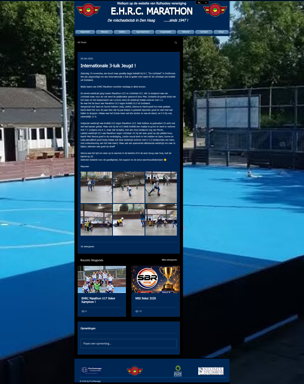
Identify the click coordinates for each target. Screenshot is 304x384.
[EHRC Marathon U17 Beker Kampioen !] (102, 279)
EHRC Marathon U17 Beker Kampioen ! (98, 300)
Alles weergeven (169, 260)
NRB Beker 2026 (145, 298)
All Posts (82, 42)
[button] (175, 42)
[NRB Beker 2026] (156, 279)
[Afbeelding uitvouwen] (96, 187)
